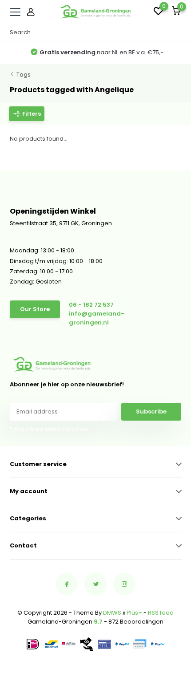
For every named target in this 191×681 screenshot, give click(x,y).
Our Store (35, 309)
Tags (23, 74)
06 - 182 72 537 (91, 304)
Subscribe (151, 411)
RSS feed (161, 612)
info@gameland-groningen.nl (96, 318)
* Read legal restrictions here (49, 429)
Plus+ (134, 612)
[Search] (177, 32)
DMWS (112, 612)
